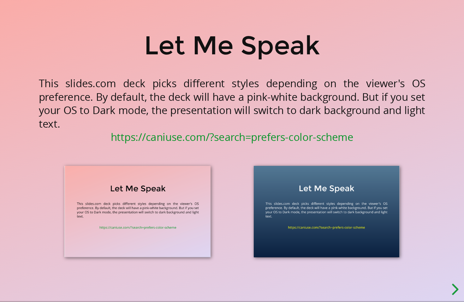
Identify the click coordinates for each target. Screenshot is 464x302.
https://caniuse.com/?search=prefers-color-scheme (232, 137)
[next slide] (454, 289)
